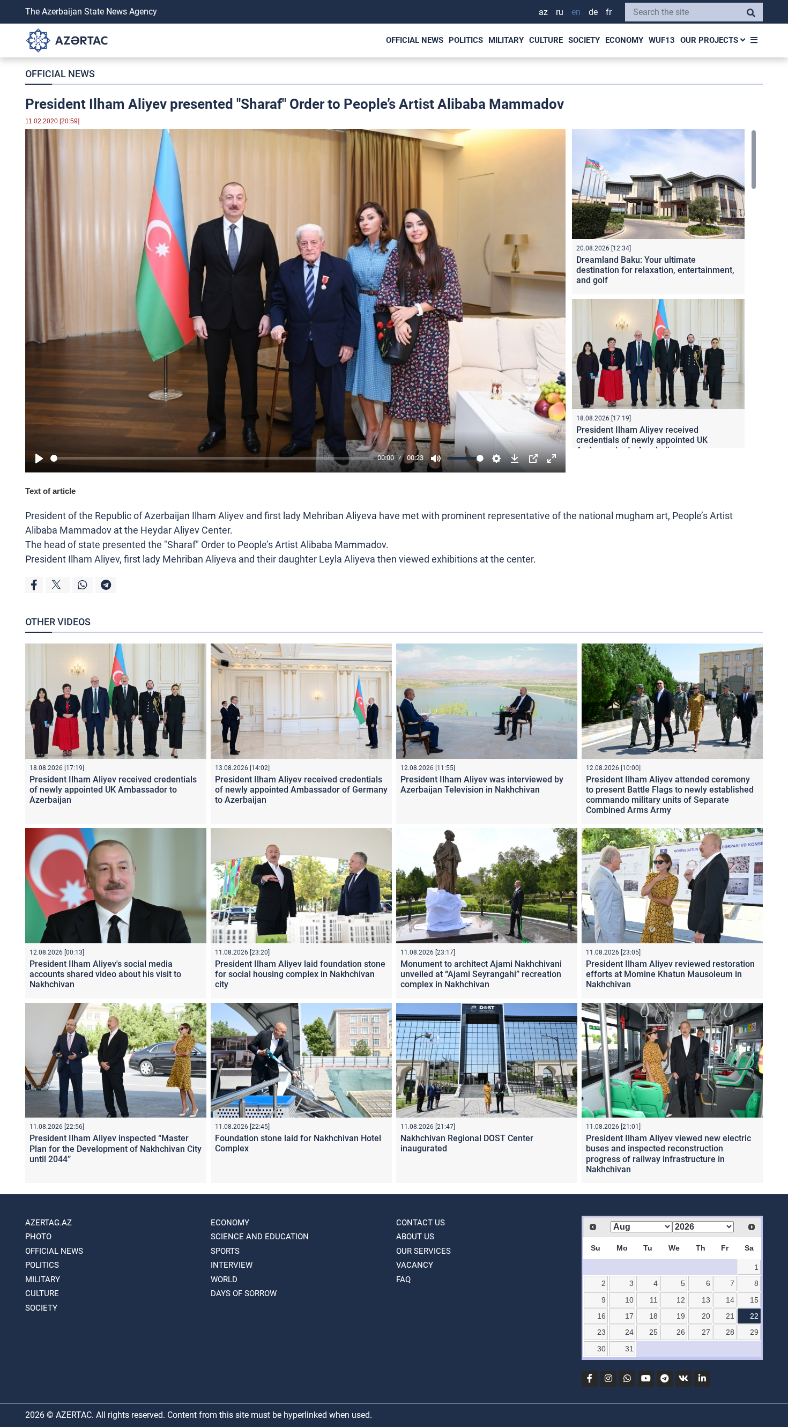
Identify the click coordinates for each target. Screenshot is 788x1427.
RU (559, 12)
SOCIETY (584, 40)
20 (706, 1316)
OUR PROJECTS (710, 40)
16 (601, 1316)
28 (730, 1332)
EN (576, 12)
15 (754, 1300)
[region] (664, 288)
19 (681, 1316)
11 (654, 1300)
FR (609, 12)
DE (593, 12)
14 (730, 1300)
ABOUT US (415, 1236)
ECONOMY (624, 40)
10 (629, 1300)
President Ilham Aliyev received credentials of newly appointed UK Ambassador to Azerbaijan (642, 440)
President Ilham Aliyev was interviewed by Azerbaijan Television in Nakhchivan (481, 784)
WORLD (224, 1279)
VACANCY (414, 1265)
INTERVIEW (231, 1265)
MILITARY (506, 40)
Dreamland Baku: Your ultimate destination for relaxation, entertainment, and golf (655, 270)
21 (730, 1316)
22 (754, 1316)
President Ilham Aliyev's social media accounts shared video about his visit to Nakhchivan (105, 974)
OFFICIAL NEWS (414, 40)
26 (681, 1332)
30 (601, 1348)
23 (601, 1332)
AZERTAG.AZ (48, 1223)
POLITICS (466, 40)
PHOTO (38, 1236)
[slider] (212, 458)
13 (706, 1300)
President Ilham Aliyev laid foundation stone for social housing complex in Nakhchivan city (300, 974)
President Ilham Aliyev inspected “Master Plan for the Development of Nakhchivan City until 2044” (115, 1148)
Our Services (423, 1251)
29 (754, 1332)
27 (706, 1332)
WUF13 (662, 40)
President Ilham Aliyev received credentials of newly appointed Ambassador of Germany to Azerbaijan (301, 789)
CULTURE (546, 40)
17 (629, 1316)
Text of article (50, 491)
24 (629, 1332)
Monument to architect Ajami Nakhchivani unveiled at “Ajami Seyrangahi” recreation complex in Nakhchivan (481, 974)
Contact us (420, 1223)
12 (681, 1300)
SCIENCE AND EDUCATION (260, 1236)
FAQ (403, 1279)
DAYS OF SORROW (244, 1293)
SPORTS (225, 1251)
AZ (543, 12)
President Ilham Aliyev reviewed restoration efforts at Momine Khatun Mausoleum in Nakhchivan (670, 974)
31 (629, 1348)
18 (653, 1316)
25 (653, 1332)
